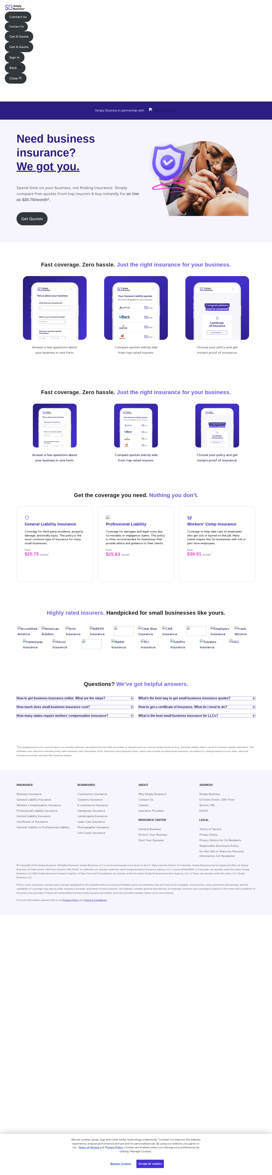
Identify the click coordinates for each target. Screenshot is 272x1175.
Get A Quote (18, 36)
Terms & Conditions (95, 900)
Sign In (14, 57)
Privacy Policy (71, 900)
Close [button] (14, 78)
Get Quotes (32, 218)
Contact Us (17, 17)
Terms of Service (88, 1147)
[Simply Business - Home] (15, 8)
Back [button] (13, 68)
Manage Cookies (120, 1163)
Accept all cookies (150, 1163)
